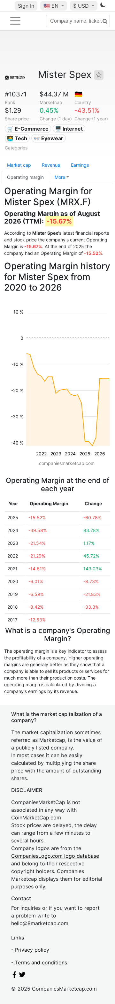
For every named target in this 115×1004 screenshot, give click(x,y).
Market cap (19, 165)
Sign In (26, 6)
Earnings (80, 165)
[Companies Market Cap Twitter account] (22, 976)
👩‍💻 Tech (17, 138)
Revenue (51, 165)
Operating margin (25, 177)
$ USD (81, 6)
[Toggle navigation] (15, 20)
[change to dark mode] (102, 6)
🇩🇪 (78, 94)
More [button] (60, 177)
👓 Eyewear (48, 138)
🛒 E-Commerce (28, 129)
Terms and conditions (41, 962)
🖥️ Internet (69, 129)
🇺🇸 (50, 6)
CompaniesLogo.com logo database (55, 856)
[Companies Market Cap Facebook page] (14, 976)
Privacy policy (32, 950)
